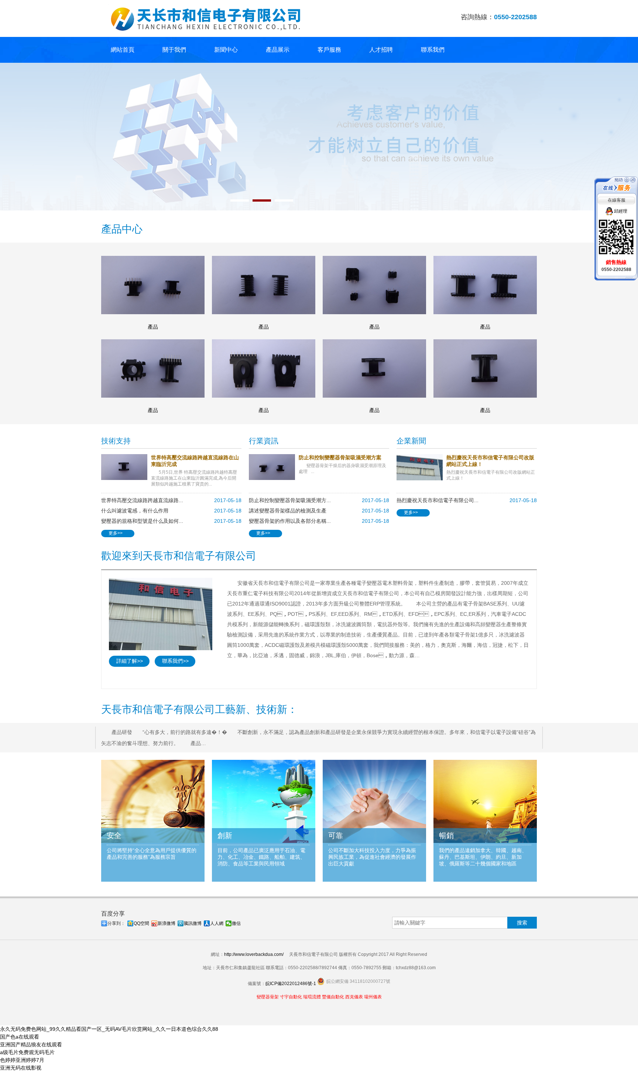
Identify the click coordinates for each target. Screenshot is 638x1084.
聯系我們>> (175, 661)
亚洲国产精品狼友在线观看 (31, 1044)
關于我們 (174, 50)
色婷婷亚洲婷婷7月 (22, 1060)
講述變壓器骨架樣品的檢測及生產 (287, 511)
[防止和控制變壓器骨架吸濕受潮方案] (274, 467)
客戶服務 (329, 50)
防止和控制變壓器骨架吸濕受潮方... (290, 500)
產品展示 (277, 50)
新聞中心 (226, 50)
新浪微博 (166, 923)
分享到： (116, 923)
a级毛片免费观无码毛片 (27, 1052)
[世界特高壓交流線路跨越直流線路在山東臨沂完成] (126, 467)
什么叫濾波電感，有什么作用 (134, 511)
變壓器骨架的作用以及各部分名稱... (290, 521)
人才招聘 (381, 50)
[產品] (153, 285)
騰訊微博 (193, 923)
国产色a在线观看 (19, 1037)
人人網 (216, 923)
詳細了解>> (129, 661)
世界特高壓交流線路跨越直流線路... (142, 500)
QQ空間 (141, 923)
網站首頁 (122, 50)
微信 (236, 923)
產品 (153, 327)
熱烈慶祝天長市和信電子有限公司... (437, 500)
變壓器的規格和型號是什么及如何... (142, 521)
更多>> (116, 533)
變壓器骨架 (268, 996)
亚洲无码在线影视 (20, 1068)
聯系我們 (433, 50)
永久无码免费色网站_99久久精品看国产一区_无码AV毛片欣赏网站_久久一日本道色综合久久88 (109, 1029)
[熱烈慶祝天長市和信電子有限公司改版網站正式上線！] (421, 467)
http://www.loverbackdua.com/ (254, 954)
